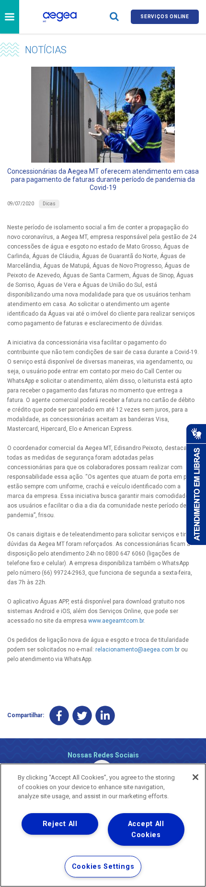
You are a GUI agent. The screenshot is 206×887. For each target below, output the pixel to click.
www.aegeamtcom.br (116, 620)
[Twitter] (82, 715)
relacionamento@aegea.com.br (137, 649)
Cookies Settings (103, 867)
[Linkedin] (105, 715)
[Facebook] (59, 715)
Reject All (60, 824)
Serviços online (164, 16)
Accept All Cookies (146, 829)
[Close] (195, 777)
